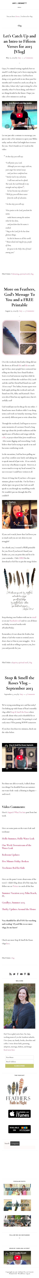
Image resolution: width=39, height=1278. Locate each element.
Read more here (9, 1050)
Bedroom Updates (11, 854)
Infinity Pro (22, 1272)
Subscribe (19, 1066)
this (20, 365)
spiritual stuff (24, 274)
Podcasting (15, 274)
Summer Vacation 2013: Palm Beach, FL (19, 895)
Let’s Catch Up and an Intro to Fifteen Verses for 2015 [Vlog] (19, 43)
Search (7, 1143)
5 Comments (29, 311)
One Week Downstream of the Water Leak (16, 847)
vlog (31, 274)
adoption (14, 662)
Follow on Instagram (20, 1241)
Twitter (15, 886)
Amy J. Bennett (19, 3)
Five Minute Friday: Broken (15, 861)
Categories (15, 1143)
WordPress (21, 1274)
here (8, 943)
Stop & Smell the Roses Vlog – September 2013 (19, 683)
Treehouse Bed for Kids (13, 867)
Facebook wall (15, 621)
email (34, 617)
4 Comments (28, 58)
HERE (21, 558)
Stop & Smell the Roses (20, 712)
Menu (19, 7)
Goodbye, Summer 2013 (13, 902)
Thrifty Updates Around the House (19, 909)
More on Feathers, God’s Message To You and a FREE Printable (19, 297)
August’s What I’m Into (16, 812)
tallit (4, 437)
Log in (28, 1274)
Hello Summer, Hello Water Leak (18, 838)
